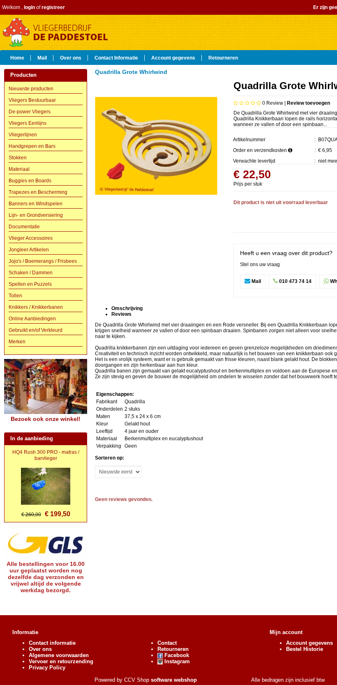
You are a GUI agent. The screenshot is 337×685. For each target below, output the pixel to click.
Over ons (70, 57)
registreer (53, 7)
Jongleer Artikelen (29, 250)
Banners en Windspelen (35, 204)
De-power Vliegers (30, 112)
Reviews (121, 314)
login (29, 7)
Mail (42, 57)
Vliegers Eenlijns (27, 123)
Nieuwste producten (31, 89)
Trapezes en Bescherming (38, 192)
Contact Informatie (116, 57)
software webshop (174, 680)
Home (17, 57)
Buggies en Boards (30, 181)
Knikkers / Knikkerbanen (36, 307)
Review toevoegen (308, 103)
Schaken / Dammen (31, 273)
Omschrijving (127, 308)
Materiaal (19, 169)
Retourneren (223, 57)
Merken (17, 342)
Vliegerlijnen (23, 135)
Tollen (15, 296)
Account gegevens (173, 57)
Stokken (18, 158)
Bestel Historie (304, 649)
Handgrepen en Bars (32, 146)
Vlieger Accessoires (31, 238)
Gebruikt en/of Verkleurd (35, 330)
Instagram (176, 661)
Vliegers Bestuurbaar (32, 100)
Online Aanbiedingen (32, 319)
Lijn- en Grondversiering (36, 215)
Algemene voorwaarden (59, 655)
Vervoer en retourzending (61, 661)
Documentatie (24, 227)
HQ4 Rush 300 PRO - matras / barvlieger (45, 455)
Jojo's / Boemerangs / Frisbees (43, 261)
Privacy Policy (47, 667)
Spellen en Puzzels (30, 284)
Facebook (176, 655)
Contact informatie (52, 643)
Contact (167, 643)
